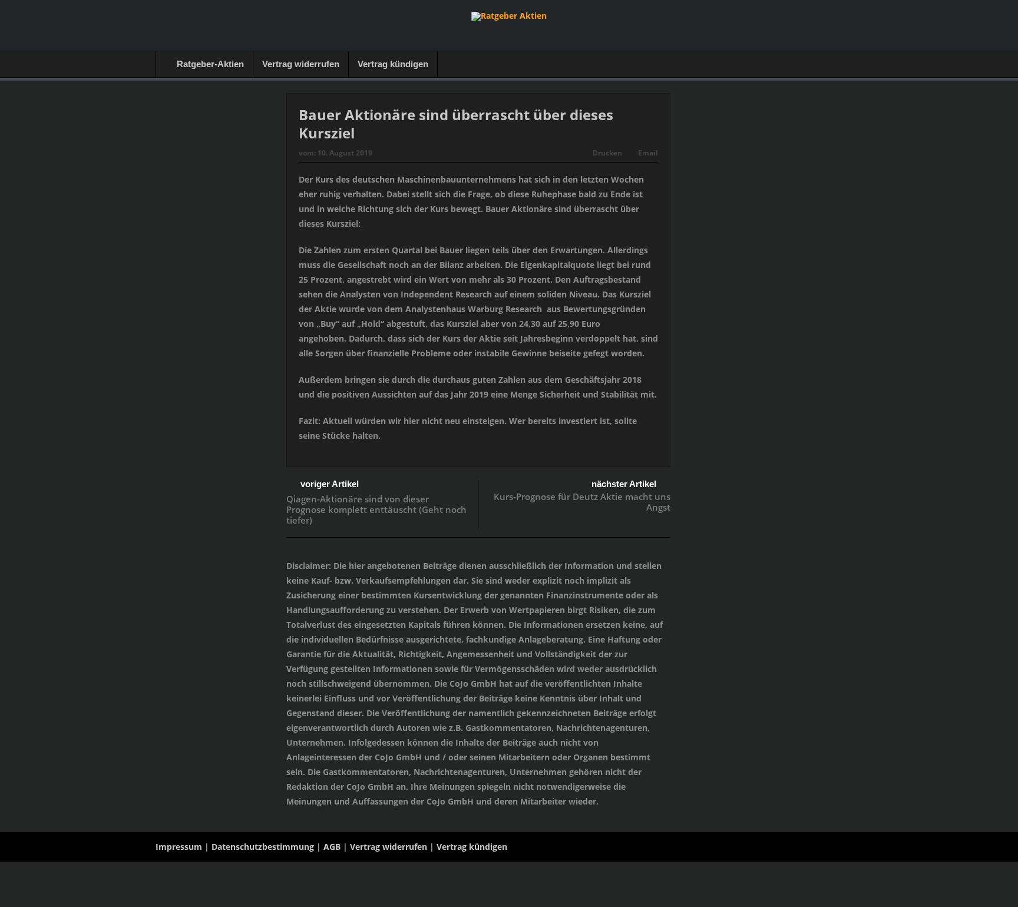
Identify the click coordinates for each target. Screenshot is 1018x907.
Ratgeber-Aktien (210, 64)
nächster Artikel (623, 484)
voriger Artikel (329, 484)
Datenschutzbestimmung (262, 846)
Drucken (607, 153)
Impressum (179, 846)
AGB (332, 846)
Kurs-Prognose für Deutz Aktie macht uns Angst (582, 502)
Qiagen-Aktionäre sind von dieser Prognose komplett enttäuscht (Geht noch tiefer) (376, 509)
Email (648, 153)
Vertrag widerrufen (300, 64)
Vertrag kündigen (393, 64)
